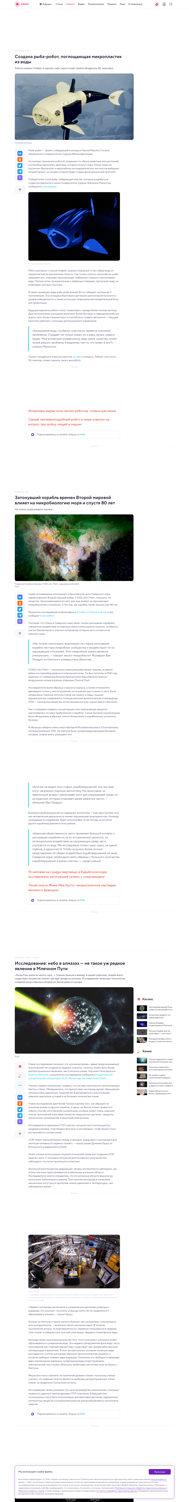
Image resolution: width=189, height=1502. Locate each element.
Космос (36, 957)
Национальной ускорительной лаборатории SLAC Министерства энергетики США (70, 1076)
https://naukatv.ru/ (158, 1479)
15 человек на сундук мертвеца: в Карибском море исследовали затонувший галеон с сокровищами (67, 874)
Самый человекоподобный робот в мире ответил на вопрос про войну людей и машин (68, 421)
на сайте (78, 357)
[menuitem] (59, 4)
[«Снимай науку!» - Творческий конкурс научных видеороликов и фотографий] (157, 4)
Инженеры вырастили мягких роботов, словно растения (72, 410)
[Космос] (20, 1066)
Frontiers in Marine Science (91, 612)
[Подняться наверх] (20, 190)
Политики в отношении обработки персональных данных (140, 1488)
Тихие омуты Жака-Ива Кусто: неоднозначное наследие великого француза (72, 887)
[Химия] (20, 1076)
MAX (82, 434)
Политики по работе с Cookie (31, 1490)
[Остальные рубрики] (20, 1085)
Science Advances (38, 1074)
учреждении (49, 186)
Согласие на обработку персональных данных (116, 1490)
